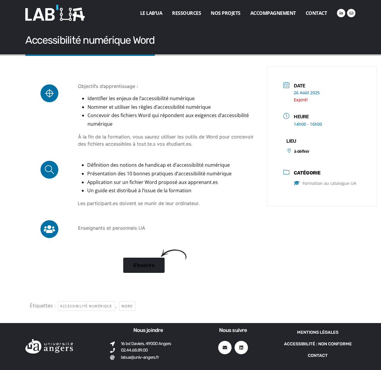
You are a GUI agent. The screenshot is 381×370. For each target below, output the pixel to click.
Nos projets (226, 13)
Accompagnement (273, 13)
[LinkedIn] (341, 13)
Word (127, 306)
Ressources (186, 13)
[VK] (351, 13)
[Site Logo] (55, 13)
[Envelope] (225, 347)
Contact (316, 13)
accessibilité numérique (86, 306)
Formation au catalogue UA (329, 183)
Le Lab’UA (151, 13)
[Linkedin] (241, 347)
